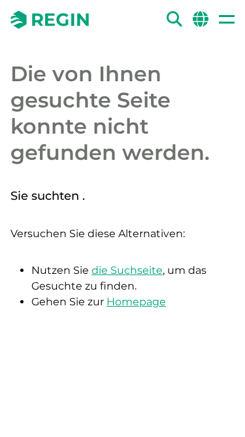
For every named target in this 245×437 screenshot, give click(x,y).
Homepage (136, 301)
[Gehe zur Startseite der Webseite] (49, 19)
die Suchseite (127, 270)
